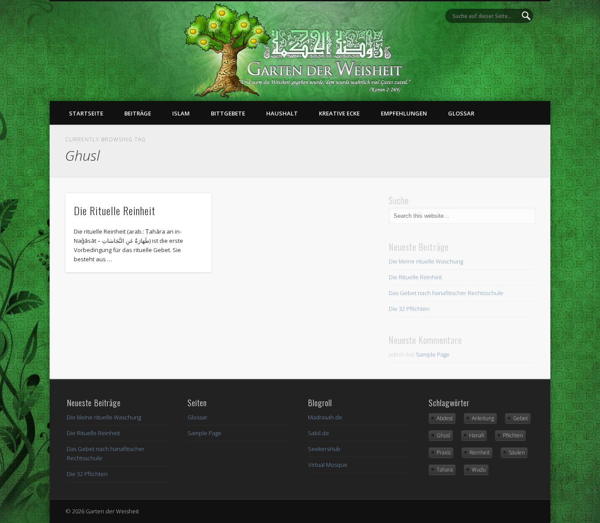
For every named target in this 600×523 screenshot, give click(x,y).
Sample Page (433, 354)
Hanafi (476, 435)
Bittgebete (228, 113)
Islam (181, 113)
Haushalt (282, 113)
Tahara (445, 469)
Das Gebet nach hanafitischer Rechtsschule (446, 293)
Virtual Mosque (327, 465)
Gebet (520, 418)
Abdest (445, 418)
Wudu (479, 469)
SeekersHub (324, 449)
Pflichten (513, 435)
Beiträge (137, 113)
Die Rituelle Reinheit (114, 210)
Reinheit (480, 452)
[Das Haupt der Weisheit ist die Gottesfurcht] (300, 96)
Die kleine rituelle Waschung (426, 261)
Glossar (461, 113)
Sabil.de (318, 433)
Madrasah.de (325, 417)
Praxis (444, 452)
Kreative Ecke (339, 113)
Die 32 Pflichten (409, 309)
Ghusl (443, 435)
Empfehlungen (404, 113)
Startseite (86, 113)
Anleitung (483, 418)
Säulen (517, 452)
